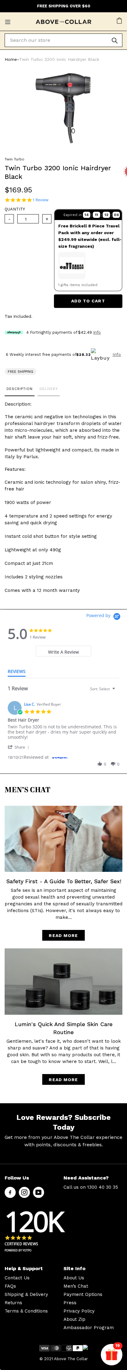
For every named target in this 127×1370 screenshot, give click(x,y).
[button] (19, 747)
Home (11, 59)
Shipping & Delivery (26, 1294)
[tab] (63, 651)
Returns (13, 1302)
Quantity (15, 209)
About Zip (74, 1319)
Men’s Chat (75, 1286)
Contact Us (17, 1278)
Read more (63, 935)
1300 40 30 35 (102, 1187)
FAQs (10, 1286)
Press (69, 1302)
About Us (73, 1278)
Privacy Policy (79, 1311)
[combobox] (103, 689)
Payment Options (82, 1294)
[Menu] (9, 21)
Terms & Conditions (26, 1311)
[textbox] (118, 691)
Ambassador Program (88, 1327)
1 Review (40, 200)
